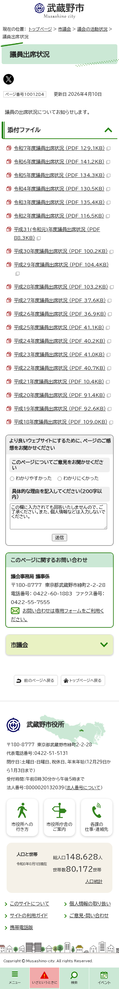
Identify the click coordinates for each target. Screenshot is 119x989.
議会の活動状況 (92, 29)
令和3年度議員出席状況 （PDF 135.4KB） (59, 202)
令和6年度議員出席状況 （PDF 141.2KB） (59, 161)
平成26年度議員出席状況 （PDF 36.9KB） (60, 313)
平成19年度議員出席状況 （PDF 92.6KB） (60, 408)
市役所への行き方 (22, 827)
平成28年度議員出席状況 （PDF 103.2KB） (61, 286)
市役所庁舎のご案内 (59, 827)
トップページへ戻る (85, 680)
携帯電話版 (21, 927)
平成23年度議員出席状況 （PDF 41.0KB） (59, 354)
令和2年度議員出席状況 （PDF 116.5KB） (59, 215)
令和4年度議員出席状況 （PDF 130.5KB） (59, 188)
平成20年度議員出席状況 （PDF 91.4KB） (59, 395)
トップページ (40, 29)
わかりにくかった (81, 478)
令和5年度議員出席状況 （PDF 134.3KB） (59, 175)
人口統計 (93, 881)
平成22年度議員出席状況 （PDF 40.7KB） (59, 368)
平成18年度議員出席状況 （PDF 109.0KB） (60, 421)
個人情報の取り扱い (90, 903)
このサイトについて (29, 903)
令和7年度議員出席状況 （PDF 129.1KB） (59, 148)
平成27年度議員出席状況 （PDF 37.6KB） (60, 300)
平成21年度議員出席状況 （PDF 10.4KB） (59, 381)
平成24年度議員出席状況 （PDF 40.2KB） (59, 340)
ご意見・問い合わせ (89, 915)
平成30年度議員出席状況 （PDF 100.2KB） (61, 251)
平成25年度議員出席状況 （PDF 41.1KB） (59, 327)
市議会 (64, 29)
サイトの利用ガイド (29, 915)
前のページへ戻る (39, 680)
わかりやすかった (34, 478)
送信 (59, 537)
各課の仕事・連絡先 (96, 827)
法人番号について (83, 788)
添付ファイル (24, 130)
